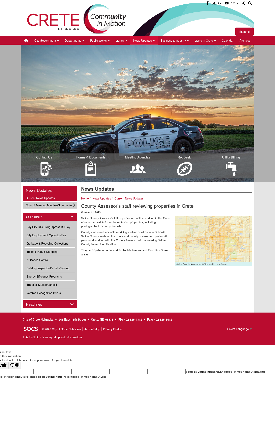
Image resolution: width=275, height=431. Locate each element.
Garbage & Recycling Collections (47, 243)
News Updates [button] (143, 40)
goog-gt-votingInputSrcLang (205, 371)
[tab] (50, 217)
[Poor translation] (14, 365)
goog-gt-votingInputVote (89, 376)
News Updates (101, 198)
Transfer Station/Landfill (42, 285)
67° (233, 3)
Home (85, 198)
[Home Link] (26, 40)
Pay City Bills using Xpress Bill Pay (48, 227)
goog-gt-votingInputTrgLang (245, 371)
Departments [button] (73, 40)
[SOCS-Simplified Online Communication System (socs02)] (30, 329)
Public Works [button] (99, 40)
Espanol (244, 32)
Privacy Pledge (112, 329)
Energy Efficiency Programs (44, 276)
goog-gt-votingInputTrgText (53, 376)
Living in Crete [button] (204, 40)
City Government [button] (45, 40)
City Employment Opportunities (46, 235)
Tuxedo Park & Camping (42, 252)
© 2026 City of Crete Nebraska (61, 329)
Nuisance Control (38, 260)
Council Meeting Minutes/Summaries (49, 205)
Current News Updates (129, 198)
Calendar (228, 40)
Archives (245, 40)
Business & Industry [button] (174, 40)
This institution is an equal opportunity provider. (53, 337)
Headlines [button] (38, 304)
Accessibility (92, 329)
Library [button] (120, 40)
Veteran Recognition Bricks (44, 293)
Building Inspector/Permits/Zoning (48, 268)
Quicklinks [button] (38, 217)
